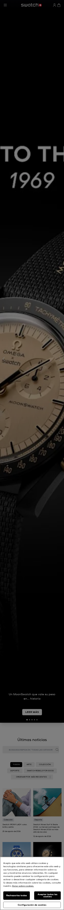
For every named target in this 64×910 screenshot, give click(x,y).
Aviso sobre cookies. (23, 886)
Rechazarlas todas (16, 895)
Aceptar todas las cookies (47, 895)
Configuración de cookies (32, 905)
